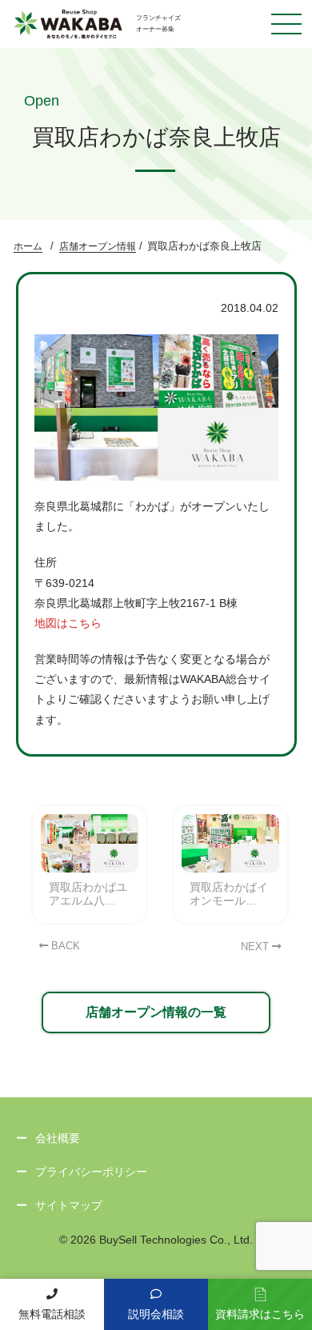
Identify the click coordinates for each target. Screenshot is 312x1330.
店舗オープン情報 (97, 246)
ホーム (28, 246)
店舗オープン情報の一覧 (156, 1012)
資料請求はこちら (260, 1314)
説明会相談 (156, 1314)
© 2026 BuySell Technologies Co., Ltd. (156, 1239)
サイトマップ (68, 1205)
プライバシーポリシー (91, 1171)
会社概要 (57, 1138)
